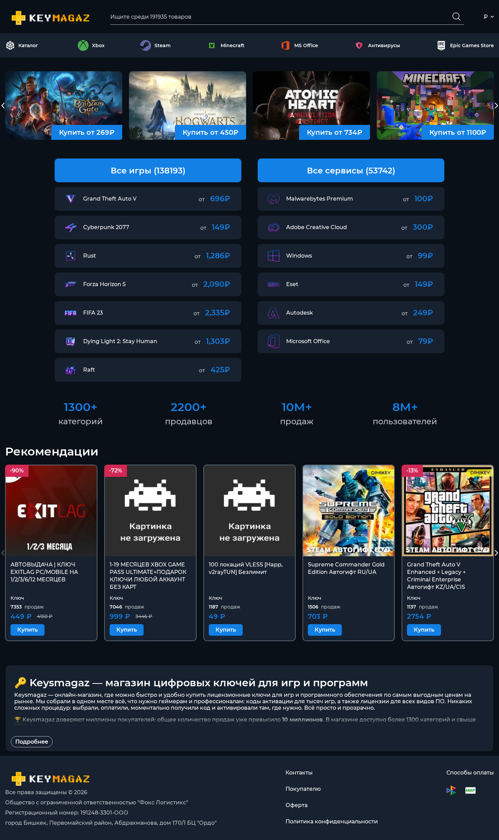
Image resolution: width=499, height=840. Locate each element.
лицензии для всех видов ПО (403, 701)
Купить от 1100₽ (457, 132)
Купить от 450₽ (210, 132)
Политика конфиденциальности (331, 821)
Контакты (299, 772)
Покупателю (303, 789)
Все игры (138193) (148, 170)
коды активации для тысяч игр (290, 701)
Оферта (296, 805)
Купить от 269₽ (86, 132)
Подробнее (31, 742)
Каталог (28, 45)
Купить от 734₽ (334, 132)
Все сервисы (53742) (351, 170)
